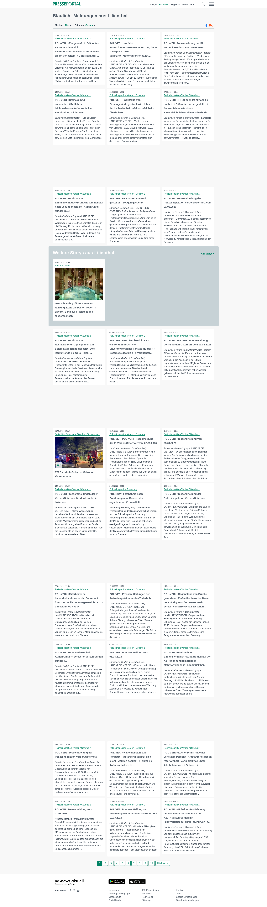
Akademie (147, 893)
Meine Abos (188, 4)
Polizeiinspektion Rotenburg (123, 489)
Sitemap (146, 900)
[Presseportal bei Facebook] (69, 890)
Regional (175, 4)
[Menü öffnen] (211, 4)
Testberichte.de (62, 265)
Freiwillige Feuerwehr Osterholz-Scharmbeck (77, 434)
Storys (153, 4)
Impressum (113, 890)
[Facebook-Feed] (206, 25)
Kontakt (180, 890)
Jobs (178, 893)
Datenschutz (114, 897)
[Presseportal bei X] (73, 890)
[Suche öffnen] (203, 4)
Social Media (114, 900)
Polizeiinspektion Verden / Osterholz (73, 38)
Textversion (148, 897)
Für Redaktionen (150, 890)
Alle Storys (207, 254)
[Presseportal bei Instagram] (77, 890)
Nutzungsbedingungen (119, 893)
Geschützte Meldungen (187, 900)
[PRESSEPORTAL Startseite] (67, 4)
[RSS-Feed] (211, 25)
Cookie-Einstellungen (186, 897)
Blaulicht (163, 4)
